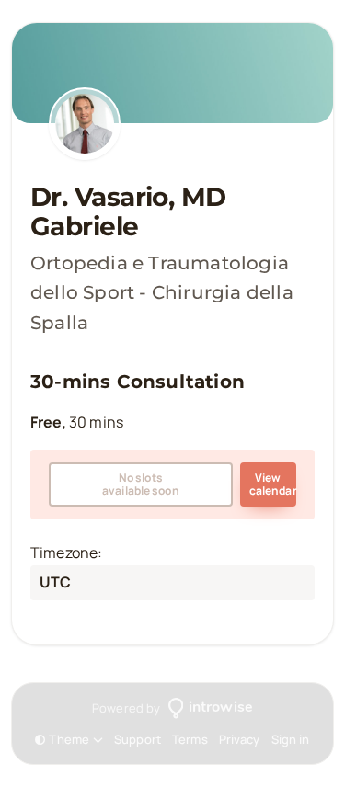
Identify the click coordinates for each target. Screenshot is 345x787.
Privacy (239, 739)
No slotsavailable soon (140, 484)
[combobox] (41, 583)
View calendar (272, 484)
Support (137, 739)
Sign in (290, 739)
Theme (69, 740)
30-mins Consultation (137, 382)
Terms (190, 739)
